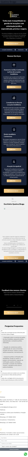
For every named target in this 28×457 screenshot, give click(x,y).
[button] (14, 2)
